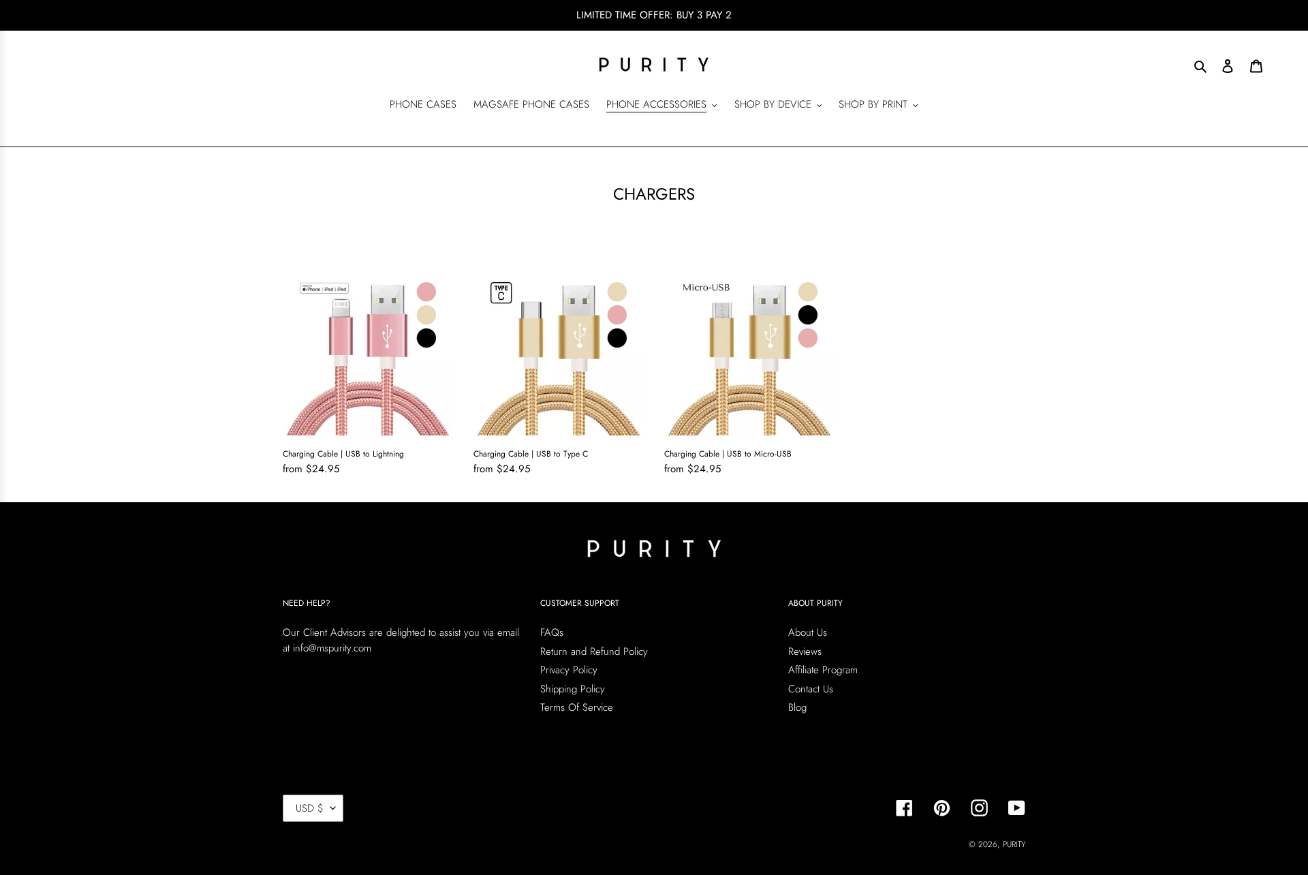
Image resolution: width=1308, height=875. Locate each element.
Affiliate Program (823, 669)
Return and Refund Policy (594, 651)
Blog (797, 707)
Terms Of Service (576, 707)
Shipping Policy (572, 688)
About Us (807, 632)
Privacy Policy (568, 669)
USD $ (310, 808)
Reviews (805, 651)
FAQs (551, 632)
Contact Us (810, 688)
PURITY (1014, 844)
